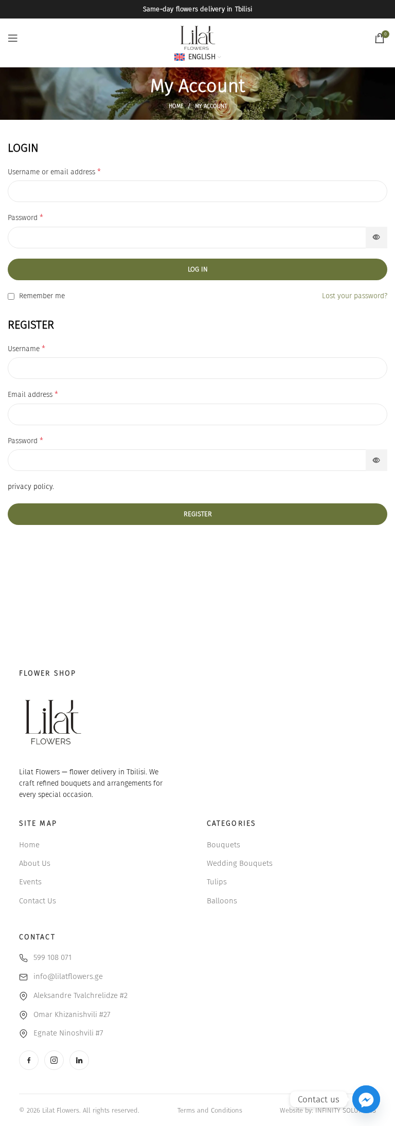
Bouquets (223, 844)
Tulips (217, 881)
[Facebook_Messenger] (366, 1099)
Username (26, 348)
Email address (33, 394)
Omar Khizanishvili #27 (72, 1014)
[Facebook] (29, 1060)
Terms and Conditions (209, 1110)
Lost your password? (354, 296)
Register (198, 514)
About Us (34, 863)
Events (30, 881)
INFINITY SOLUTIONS (345, 1110)
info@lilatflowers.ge (68, 976)
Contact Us (37, 900)
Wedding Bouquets (240, 863)
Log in (198, 269)
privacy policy (30, 486)
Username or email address (54, 171)
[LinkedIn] (79, 1060)
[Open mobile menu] (13, 38)
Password (25, 217)
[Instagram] (54, 1060)
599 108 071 (52, 957)
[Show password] (376, 237)
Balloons (222, 900)
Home (176, 106)
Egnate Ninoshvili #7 (68, 1033)
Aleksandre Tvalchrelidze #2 (80, 995)
